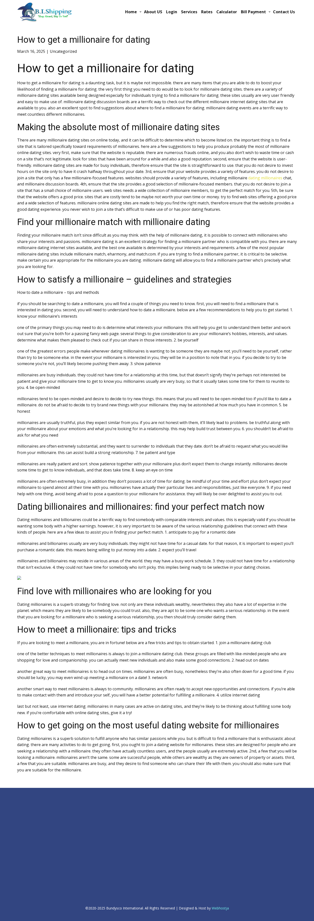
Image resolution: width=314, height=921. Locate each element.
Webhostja (220, 908)
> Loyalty (179, 802)
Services (189, 11)
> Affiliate (179, 807)
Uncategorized (63, 51)
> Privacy (23, 817)
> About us (24, 811)
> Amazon (24, 876)
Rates (206, 11)
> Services (103, 807)
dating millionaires (265, 178)
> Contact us (104, 801)
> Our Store (104, 823)
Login (171, 11)
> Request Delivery (109, 812)
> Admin (23, 800)
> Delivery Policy (28, 822)
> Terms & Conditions (32, 833)
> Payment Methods (110, 818)
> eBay (21, 865)
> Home (22, 806)
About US (153, 11)
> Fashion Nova (28, 887)
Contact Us (284, 11)
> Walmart (24, 881)
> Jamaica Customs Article (222, 802)
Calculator (226, 11)
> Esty (21, 870)
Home (131, 11)
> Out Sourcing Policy (31, 828)
